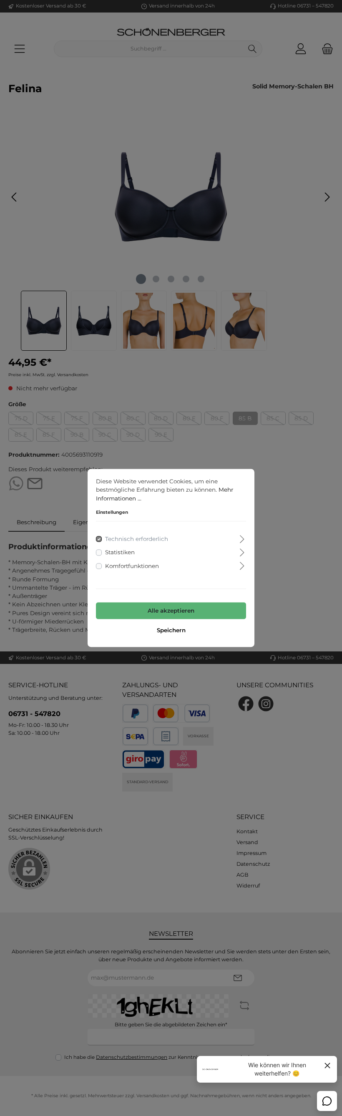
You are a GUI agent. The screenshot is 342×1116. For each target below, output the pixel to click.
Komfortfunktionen (132, 566)
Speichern (171, 630)
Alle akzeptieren (171, 610)
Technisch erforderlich (136, 539)
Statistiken (120, 552)
